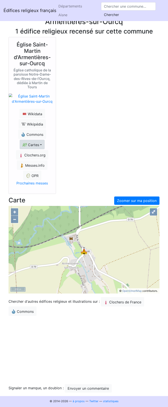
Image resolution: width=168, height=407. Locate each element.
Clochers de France (125, 302)
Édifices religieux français (30, 10)
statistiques (111, 401)
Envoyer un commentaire (88, 388)
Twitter (93, 401)
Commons (25, 311)
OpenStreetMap (132, 290)
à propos (79, 401)
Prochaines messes (32, 183)
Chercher (111, 14)
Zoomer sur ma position (137, 200)
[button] (32, 144)
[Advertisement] (84, 350)
